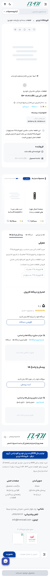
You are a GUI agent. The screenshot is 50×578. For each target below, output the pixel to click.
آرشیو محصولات (12, 11)
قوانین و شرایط (13, 490)
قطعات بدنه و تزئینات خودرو (19, 20)
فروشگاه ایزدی (42, 20)
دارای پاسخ (21, 402)
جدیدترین (40, 402)
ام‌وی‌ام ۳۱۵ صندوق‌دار (32, 275)
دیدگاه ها (29, 235)
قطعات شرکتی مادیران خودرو (35, 91)
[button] (45, 4)
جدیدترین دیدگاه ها (36, 340)
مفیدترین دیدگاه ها (19, 340)
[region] (25, 21)
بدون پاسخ (30, 402)
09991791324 (14, 437)
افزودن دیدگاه (25, 322)
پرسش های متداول (37, 490)
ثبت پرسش (26, 384)
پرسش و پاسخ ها (16, 235)
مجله (37, 486)
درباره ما (37, 494)
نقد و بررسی (40, 235)
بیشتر (27, 178)
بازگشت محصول (13, 486)
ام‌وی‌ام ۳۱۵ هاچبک (34, 269)
